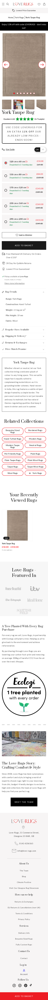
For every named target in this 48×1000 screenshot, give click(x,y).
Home (10, 17)
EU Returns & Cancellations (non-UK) (24, 907)
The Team (24, 870)
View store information (14, 283)
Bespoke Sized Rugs (24, 939)
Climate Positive (24, 882)
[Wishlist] (39, 4)
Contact (24, 958)
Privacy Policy (24, 919)
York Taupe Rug (32, 17)
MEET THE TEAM (24, 802)
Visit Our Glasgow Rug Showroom (24, 888)
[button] (3, 4)
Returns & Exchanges (24, 902)
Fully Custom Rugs (24, 944)
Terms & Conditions (24, 913)
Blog (24, 876)
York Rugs (19, 17)
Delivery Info (24, 933)
